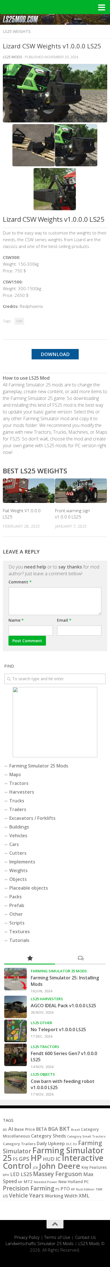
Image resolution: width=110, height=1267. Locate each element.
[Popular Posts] (29, 958)
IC (58, 1159)
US (5, 1196)
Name (16, 620)
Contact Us (85, 1237)
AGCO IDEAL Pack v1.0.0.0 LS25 (63, 1005)
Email (64, 620)
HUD (48, 1158)
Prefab (16, 905)
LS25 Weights (16, 31)
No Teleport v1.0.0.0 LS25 (58, 1029)
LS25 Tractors (45, 1046)
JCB (35, 1168)
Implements (22, 862)
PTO (65, 1189)
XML (84, 1195)
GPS (24, 1159)
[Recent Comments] (80, 958)
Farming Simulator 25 (53, 1154)
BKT (64, 1128)
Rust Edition (85, 1189)
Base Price (24, 1129)
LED (14, 1174)
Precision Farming (28, 1188)
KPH (6, 1175)
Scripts (17, 923)
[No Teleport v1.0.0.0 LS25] (15, 1031)
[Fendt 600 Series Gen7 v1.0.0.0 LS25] (15, 1055)
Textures (19, 931)
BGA (53, 1128)
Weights (18, 870)
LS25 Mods (89, 1243)
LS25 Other (41, 1022)
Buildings (19, 827)
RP (73, 1189)
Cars (14, 844)
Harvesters (21, 792)
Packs (15, 897)
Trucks (16, 801)
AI (10, 1128)
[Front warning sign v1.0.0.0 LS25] (81, 490)
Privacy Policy (26, 1237)
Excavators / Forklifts (32, 818)
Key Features (94, 1167)
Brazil (75, 1129)
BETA (41, 1129)
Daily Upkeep (51, 1143)
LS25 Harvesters (47, 998)
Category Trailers (19, 1143)
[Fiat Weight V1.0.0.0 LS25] (29, 490)
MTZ (28, 1181)
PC (86, 1181)
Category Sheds (48, 1136)
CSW (19, 321)
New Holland (70, 1181)
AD (5, 1129)
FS (15, 1159)
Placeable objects (28, 888)
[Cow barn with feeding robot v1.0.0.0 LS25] (15, 1082)
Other (16, 914)
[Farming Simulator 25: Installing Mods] (15, 979)
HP (36, 1157)
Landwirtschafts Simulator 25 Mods (40, 1243)
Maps (15, 774)
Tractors (18, 783)
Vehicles (18, 835)
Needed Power (45, 1182)
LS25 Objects (43, 1074)
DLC (69, 1144)
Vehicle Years (26, 1195)
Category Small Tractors (86, 1136)
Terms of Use (57, 1237)
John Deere (59, 1166)
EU (75, 1144)
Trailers (17, 809)
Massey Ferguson (57, 1174)
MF (20, 1182)
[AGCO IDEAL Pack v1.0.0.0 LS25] (15, 1007)
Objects (18, 879)
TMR (98, 1189)
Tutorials (19, 940)
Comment (20, 582)
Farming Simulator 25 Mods (38, 766)
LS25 (26, 1174)
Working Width (61, 1196)
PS (58, 1189)
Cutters (18, 853)
